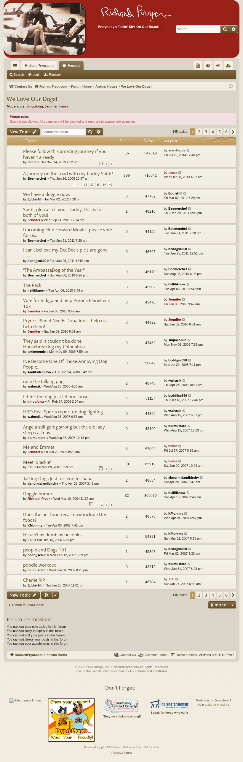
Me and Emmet (38, 447)
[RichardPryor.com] (44, 29)
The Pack (32, 285)
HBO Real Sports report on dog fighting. (63, 412)
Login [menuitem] (219, 67)
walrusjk (34, 386)
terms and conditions (152, 671)
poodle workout (39, 565)
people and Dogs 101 (45, 550)
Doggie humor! (38, 494)
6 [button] (226, 132)
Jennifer (51, 106)
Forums (74, 66)
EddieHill (34, 199)
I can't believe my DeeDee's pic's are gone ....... (65, 252)
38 (98, 184)
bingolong (35, 106)
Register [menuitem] (229, 67)
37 (91, 184)
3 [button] (206, 132)
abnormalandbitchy (43, 483)
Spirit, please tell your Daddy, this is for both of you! (63, 212)
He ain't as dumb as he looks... (54, 534)
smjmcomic (37, 351)
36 (85, 184)
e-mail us (223, 704)
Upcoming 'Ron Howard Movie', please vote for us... (67, 232)
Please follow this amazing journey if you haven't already (65, 154)
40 (110, 184)
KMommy (35, 525)
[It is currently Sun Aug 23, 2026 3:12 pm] (231, 86)
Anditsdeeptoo (39, 372)
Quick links (16, 67)
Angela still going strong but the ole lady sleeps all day (64, 429)
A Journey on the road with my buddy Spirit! (68, 173)
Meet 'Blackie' (37, 462)
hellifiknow (36, 290)
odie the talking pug (43, 381)
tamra (63, 106)
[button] (233, 131)
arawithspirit (177, 150)
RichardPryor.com (39, 66)
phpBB (106, 747)
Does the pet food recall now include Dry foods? (64, 517)
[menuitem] (198, 65)
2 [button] (199, 132)
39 (104, 184)
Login (36, 74)
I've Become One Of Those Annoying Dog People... (65, 364)
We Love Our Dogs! (32, 99)
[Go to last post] (188, 150)
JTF (30, 467)
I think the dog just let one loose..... (58, 396)
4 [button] (213, 132)
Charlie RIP (34, 580)
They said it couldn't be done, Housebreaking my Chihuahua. (54, 344)
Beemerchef (37, 178)
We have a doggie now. (46, 194)
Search (19, 74)
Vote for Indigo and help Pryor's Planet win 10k (66, 303)
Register (55, 74)
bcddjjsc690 (37, 261)
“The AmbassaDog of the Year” (54, 270)
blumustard (37, 438)
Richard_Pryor (39, 498)
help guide (205, 704)
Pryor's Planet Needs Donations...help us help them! (64, 323)
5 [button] (219, 132)
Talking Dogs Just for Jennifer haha (57, 478)
